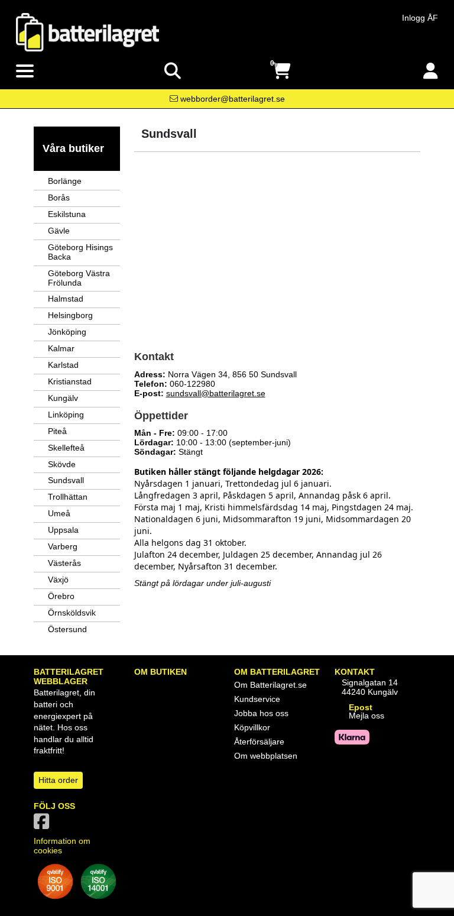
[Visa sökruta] (172, 71)
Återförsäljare (259, 741)
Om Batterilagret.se (270, 685)
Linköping (66, 414)
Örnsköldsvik (72, 612)
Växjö (58, 579)
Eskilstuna (67, 214)
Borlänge (65, 181)
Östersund (67, 629)
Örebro (61, 596)
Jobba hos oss (261, 713)
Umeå (59, 513)
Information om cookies (62, 845)
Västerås (64, 563)
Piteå (57, 431)
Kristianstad (70, 381)
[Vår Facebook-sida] (44, 825)
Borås (59, 197)
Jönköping (67, 331)
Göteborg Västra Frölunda (79, 277)
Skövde (62, 464)
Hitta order (58, 780)
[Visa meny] (25, 71)
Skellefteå (66, 447)
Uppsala (63, 530)
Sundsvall (66, 480)
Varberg (62, 546)
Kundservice (257, 699)
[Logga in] (430, 71)
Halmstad (65, 298)
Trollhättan (67, 496)
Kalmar (61, 348)
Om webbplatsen (265, 755)
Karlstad (63, 365)
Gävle (59, 230)
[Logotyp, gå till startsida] (87, 31)
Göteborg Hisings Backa (80, 251)
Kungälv (63, 398)
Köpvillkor (252, 727)
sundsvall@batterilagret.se (215, 393)
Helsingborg (70, 315)
